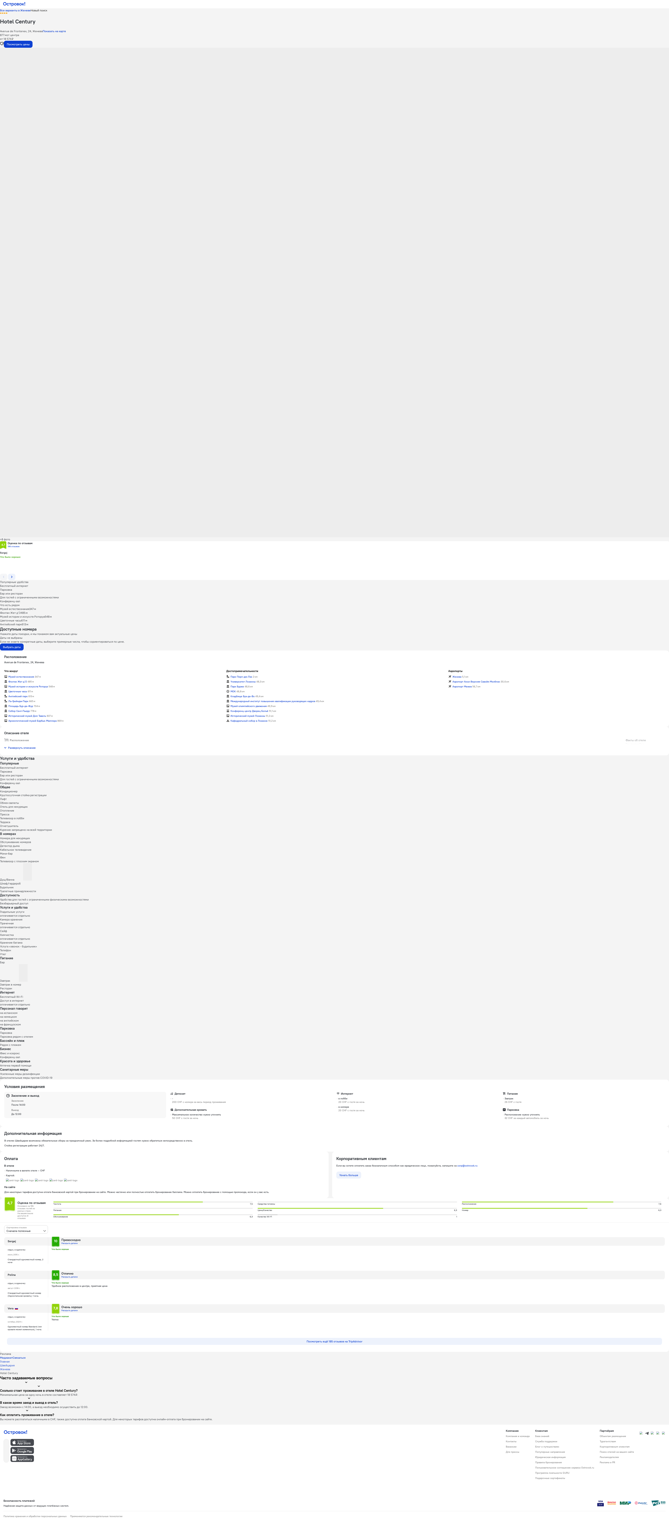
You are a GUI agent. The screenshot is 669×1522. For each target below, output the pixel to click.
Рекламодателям (609, 1457)
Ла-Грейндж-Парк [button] (18, 701)
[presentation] (26, 1229)
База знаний (542, 1436)
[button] (334, 83)
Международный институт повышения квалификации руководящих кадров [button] (273, 701)
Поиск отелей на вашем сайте (617, 1451)
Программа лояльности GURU (552, 1472)
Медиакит (6, 1357)
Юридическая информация (550, 1457)
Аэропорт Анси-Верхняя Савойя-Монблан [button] (476, 681)
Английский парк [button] (18, 696)
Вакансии (511, 1446)
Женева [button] (456, 676)
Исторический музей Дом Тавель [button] (27, 715)
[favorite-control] (2, 44)
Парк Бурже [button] (237, 686)
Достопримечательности (242, 671)
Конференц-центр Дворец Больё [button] (249, 711)
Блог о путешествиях (547, 1446)
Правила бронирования (548, 1462)
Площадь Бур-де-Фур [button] (20, 706)
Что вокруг (11, 671)
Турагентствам (608, 1441)
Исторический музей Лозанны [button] (248, 715)
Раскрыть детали (69, 1243)
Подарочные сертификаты (550, 1478)
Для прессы (512, 1451)
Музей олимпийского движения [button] (249, 706)
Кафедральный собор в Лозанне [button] (249, 720)
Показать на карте (54, 31)
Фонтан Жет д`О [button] (17, 681)
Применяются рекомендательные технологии (96, 1516)
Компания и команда (518, 1436)
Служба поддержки (546, 1441)
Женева (5, 1369)
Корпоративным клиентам (615, 1446)
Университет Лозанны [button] (243, 681)
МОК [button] (233, 691)
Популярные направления (550, 1451)
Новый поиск (39, 10)
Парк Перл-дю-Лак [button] (241, 676)
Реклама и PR (607, 1462)
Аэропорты (455, 671)
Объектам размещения (613, 1436)
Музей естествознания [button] (21, 676)
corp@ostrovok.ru (467, 1165)
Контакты (511, 1441)
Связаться (19, 1357)
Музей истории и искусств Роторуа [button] (28, 686)
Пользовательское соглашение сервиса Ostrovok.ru (564, 1467)
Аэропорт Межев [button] (462, 686)
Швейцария (7, 1365)
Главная (5, 1361)
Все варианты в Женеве (15, 10)
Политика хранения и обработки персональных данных (35, 1516)
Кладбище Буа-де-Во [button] (243, 696)
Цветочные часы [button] (17, 691)
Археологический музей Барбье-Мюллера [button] (32, 720)
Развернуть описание (22, 747)
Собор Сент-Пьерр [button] (19, 711)
